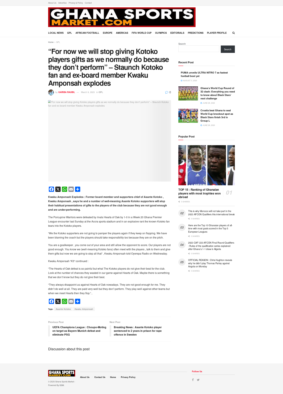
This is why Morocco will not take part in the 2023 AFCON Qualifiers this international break (211, 212)
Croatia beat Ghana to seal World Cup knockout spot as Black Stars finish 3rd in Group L (216, 115)
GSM (61, 385)
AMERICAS (122, 32)
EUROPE (107, 32)
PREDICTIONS (195, 32)
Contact (88, 2)
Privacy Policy (128, 377)
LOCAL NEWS (56, 32)
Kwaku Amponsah (84, 309)
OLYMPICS (161, 32)
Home (51, 42)
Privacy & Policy (76, 2)
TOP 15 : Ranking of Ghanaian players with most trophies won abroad (199, 193)
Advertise (62, 2)
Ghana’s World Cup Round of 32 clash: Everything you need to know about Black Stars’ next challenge (217, 93)
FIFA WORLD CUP (141, 32)
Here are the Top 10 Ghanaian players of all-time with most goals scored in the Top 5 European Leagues (210, 228)
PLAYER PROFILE (217, 32)
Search (182, 43)
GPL (69, 32)
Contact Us (99, 377)
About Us (52, 2)
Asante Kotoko (63, 309)
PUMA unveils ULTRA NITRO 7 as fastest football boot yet (204, 74)
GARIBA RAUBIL (66, 92)
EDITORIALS (177, 32)
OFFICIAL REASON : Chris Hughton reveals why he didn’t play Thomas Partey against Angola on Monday (210, 263)
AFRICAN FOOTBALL (87, 32)
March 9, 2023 (88, 92)
